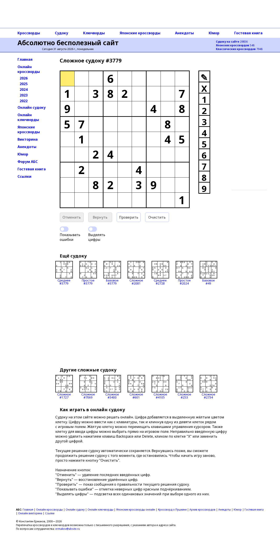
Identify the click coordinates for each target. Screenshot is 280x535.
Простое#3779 (88, 281)
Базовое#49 (208, 281)
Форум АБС (28, 161)
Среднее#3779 (64, 281)
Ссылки (25, 176)
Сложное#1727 (64, 395)
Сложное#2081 (136, 281)
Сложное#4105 (160, 395)
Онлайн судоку (32, 107)
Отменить (72, 217)
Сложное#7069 (88, 395)
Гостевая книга (248, 33)
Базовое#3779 (112, 281)
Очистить (157, 217)
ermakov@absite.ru (67, 529)
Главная (25, 59)
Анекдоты (184, 33)
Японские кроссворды (140, 33)
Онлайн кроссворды (29, 69)
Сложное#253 (184, 395)
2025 (24, 83)
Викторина (28, 139)
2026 (24, 78)
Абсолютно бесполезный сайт (68, 42)
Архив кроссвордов (202, 509)
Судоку (61, 33)
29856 (232, 41)
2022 (24, 100)
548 (235, 45)
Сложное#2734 (208, 395)
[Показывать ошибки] (64, 229)
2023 (24, 95)
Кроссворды (29, 33)
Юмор (214, 33)
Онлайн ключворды (28, 117)
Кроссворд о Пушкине (172, 509)
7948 (239, 49)
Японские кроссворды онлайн (135, 509)
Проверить (128, 217)
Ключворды (94, 33)
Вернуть (100, 217)
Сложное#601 (136, 395)
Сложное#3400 (112, 395)
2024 (24, 89)
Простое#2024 (184, 281)
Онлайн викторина (30, 513)
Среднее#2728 (160, 281)
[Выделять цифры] (92, 229)
